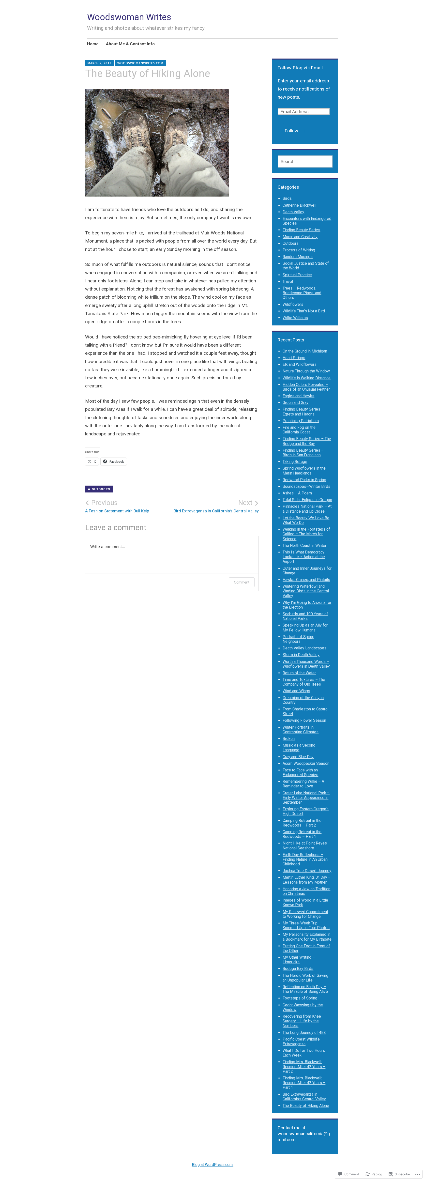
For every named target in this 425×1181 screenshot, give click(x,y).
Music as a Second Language (299, 747)
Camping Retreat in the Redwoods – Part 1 (302, 834)
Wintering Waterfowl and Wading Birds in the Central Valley (306, 591)
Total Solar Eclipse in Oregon (307, 499)
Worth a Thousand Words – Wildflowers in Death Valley (306, 664)
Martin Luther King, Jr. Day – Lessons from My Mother (307, 879)
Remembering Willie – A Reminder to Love (303, 783)
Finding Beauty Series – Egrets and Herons (303, 411)
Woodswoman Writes (129, 17)
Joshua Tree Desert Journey (307, 870)
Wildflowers (293, 304)
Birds (287, 198)
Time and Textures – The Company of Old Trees (304, 682)
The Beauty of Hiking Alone (306, 1105)
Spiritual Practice (297, 275)
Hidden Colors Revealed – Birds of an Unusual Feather (306, 387)
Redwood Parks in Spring (304, 479)
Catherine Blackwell (299, 205)
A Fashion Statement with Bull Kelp (117, 506)
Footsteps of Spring (300, 998)
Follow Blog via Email (300, 67)
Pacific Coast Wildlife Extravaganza (301, 1041)
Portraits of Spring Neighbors (298, 639)
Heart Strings (294, 357)
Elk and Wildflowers (300, 364)
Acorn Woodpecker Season (306, 763)
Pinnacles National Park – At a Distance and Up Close (307, 508)
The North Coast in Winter (304, 545)
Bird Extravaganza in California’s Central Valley (216, 506)
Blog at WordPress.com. (212, 1164)
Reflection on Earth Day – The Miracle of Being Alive (305, 989)
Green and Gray (295, 402)
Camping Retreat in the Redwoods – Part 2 (302, 823)
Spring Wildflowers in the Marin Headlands (304, 470)
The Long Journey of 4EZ (304, 1032)
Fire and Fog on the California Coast (299, 429)
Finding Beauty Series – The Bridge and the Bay (307, 441)
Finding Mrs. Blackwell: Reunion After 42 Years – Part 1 (304, 1083)
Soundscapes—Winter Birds (306, 486)
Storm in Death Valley (301, 654)
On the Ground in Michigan (305, 351)
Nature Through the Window (306, 371)
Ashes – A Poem (297, 493)
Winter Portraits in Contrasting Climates (301, 729)
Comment (241, 582)
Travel (288, 281)
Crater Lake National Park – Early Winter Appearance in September (306, 798)
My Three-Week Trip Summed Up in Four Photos (306, 925)
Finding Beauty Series (301, 230)
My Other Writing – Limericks (299, 959)
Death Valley (293, 212)
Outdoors (101, 489)
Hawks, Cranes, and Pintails (306, 579)
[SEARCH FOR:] (305, 161)
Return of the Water (299, 673)
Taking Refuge (295, 461)
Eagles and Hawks (298, 396)
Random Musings (298, 256)
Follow (291, 131)
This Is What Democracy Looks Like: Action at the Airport (304, 557)
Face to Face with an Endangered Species (300, 772)
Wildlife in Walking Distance (307, 378)
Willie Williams (295, 317)
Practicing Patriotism (301, 420)
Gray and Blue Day (298, 756)
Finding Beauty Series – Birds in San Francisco (303, 452)
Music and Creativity (300, 236)
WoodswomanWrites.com (140, 63)
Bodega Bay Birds (298, 968)
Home (93, 43)
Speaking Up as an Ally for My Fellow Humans (305, 627)
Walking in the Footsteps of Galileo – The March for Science (306, 534)
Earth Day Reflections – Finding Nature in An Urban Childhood (305, 859)
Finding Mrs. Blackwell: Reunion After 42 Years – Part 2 (304, 1066)
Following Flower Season (304, 720)
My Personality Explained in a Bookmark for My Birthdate (307, 936)
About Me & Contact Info (130, 43)
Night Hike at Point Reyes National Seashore (305, 845)
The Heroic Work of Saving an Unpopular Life (305, 977)
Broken (289, 738)
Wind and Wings (296, 691)
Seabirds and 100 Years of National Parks (305, 616)
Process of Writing (299, 250)
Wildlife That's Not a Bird (304, 311)
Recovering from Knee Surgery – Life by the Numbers (302, 1021)
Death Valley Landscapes (304, 648)
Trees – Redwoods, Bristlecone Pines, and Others (302, 293)
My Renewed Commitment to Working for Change (305, 914)
